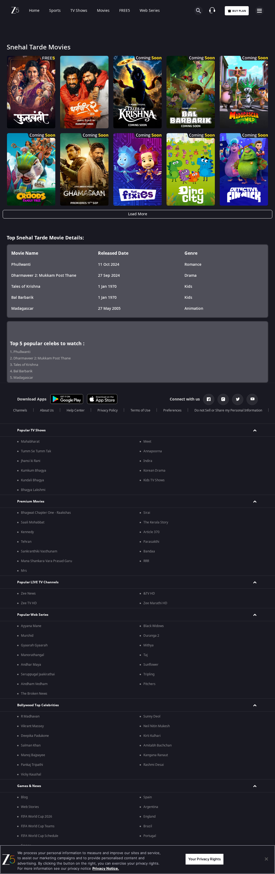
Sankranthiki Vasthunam (39, 551)
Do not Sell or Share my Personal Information (228, 410)
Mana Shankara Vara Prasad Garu (46, 561)
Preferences (172, 410)
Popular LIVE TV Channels (38, 582)
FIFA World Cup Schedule (39, 835)
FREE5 (124, 11)
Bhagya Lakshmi (33, 489)
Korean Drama (154, 470)
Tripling (148, 674)
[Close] (266, 859)
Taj (145, 655)
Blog (24, 797)
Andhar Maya (31, 664)
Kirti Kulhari (152, 735)
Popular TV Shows (31, 430)
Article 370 (151, 532)
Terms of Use (140, 410)
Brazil (147, 826)
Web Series (150, 11)
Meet (147, 441)
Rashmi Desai (153, 764)
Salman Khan (31, 745)
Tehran (26, 541)
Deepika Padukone (35, 735)
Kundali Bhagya (32, 480)
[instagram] (223, 399)
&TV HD (149, 593)
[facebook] (208, 399)
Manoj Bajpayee (33, 755)
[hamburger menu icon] (259, 10)
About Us (47, 410)
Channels (20, 410)
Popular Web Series (32, 614)
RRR (146, 561)
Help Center (76, 410)
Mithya (148, 645)
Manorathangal (32, 655)
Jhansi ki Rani (30, 460)
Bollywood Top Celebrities (38, 705)
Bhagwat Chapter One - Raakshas (46, 512)
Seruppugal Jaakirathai (38, 674)
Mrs (24, 570)
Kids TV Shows (154, 480)
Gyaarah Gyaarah (34, 645)
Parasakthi (151, 541)
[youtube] (252, 399)
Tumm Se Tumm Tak (36, 451)
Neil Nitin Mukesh (156, 726)
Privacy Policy (107, 410)
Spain (147, 797)
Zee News (28, 593)
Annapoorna (152, 451)
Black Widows (153, 626)
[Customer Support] (212, 10)
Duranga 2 (151, 635)
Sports (55, 11)
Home (34, 11)
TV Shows (78, 11)
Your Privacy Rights (204, 859)
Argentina (150, 806)
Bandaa (149, 551)
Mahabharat (30, 441)
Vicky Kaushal (31, 774)
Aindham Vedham (34, 684)
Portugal (149, 835)
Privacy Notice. (105, 868)
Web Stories (30, 806)
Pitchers (149, 684)
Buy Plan (239, 11)
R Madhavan (30, 716)
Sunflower (150, 664)
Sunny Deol (151, 716)
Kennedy (27, 532)
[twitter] (237, 399)
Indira (147, 460)
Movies (103, 11)
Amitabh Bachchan (157, 745)
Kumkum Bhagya (33, 470)
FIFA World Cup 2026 (36, 816)
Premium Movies (30, 501)
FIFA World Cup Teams (38, 826)
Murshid (27, 635)
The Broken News (34, 693)
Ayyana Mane (31, 626)
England (149, 816)
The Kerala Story (155, 522)
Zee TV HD (29, 603)
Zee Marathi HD (155, 603)
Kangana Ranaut (155, 755)
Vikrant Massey (32, 726)
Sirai (146, 512)
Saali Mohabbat (32, 522)
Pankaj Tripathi (32, 764)
